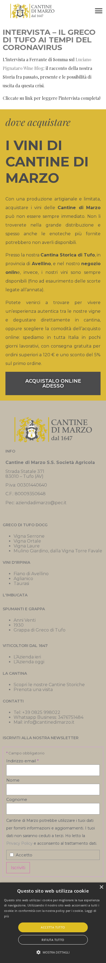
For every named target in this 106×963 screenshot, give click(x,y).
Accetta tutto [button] (53, 927)
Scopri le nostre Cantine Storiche (49, 684)
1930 (19, 625)
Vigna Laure (27, 546)
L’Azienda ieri (27, 656)
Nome (13, 780)
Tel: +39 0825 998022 (37, 712)
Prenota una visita (33, 689)
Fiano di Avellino (31, 573)
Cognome (16, 799)
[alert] (53, 923)
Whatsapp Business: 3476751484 (48, 717)
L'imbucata (15, 595)
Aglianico (23, 578)
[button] (98, 11)
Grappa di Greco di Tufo (40, 630)
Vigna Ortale (27, 541)
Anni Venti (25, 620)
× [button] (101, 887)
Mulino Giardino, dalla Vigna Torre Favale (58, 550)
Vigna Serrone (29, 536)
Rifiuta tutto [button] (53, 940)
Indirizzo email (22, 761)
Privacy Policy (20, 843)
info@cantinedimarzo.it (49, 722)
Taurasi (21, 583)
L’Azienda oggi (29, 661)
